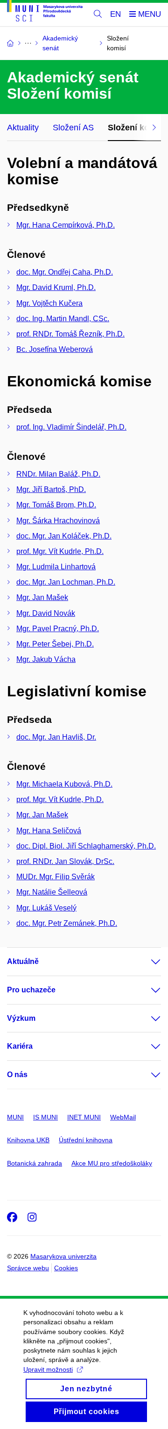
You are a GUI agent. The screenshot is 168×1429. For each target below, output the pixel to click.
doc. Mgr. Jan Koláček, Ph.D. (64, 536)
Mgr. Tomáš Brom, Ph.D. (56, 505)
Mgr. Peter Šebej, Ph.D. (55, 644)
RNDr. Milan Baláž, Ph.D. (58, 474)
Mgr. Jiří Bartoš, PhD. (51, 489)
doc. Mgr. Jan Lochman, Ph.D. (65, 582)
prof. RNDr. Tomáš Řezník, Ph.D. (70, 334)
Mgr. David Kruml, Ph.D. (56, 287)
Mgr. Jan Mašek (42, 597)
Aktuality (23, 127)
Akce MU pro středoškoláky (111, 1163)
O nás (17, 1074)
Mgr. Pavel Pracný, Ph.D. (57, 629)
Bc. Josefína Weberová (54, 349)
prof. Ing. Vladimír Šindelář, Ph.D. (71, 427)
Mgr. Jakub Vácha (46, 659)
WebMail (123, 1117)
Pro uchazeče (31, 990)
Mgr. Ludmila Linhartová (56, 567)
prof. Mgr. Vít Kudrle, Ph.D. (60, 551)
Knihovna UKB (28, 1140)
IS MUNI (45, 1117)
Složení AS (73, 127)
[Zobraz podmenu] (147, 962)
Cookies (66, 1268)
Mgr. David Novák (45, 613)
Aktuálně (23, 961)
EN (115, 14)
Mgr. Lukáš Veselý (46, 908)
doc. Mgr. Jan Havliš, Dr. (56, 737)
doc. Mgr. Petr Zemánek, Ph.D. (66, 923)
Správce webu (28, 1268)
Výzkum (21, 1018)
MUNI (15, 1117)
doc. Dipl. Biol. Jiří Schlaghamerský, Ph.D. (86, 846)
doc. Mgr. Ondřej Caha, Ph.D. (64, 272)
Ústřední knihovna (85, 1140)
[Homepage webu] (45, 12)
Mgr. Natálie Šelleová (51, 892)
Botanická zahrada (34, 1163)
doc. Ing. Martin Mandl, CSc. (62, 319)
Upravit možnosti (48, 1369)
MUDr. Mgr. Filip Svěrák (55, 877)
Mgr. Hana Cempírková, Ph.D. (65, 225)
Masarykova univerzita (63, 1256)
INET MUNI (84, 1117)
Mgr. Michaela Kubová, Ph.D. (64, 784)
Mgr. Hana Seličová (48, 831)
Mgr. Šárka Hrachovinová (58, 521)
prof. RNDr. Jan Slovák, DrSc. (65, 861)
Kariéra (20, 1046)
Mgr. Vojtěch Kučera (49, 303)
